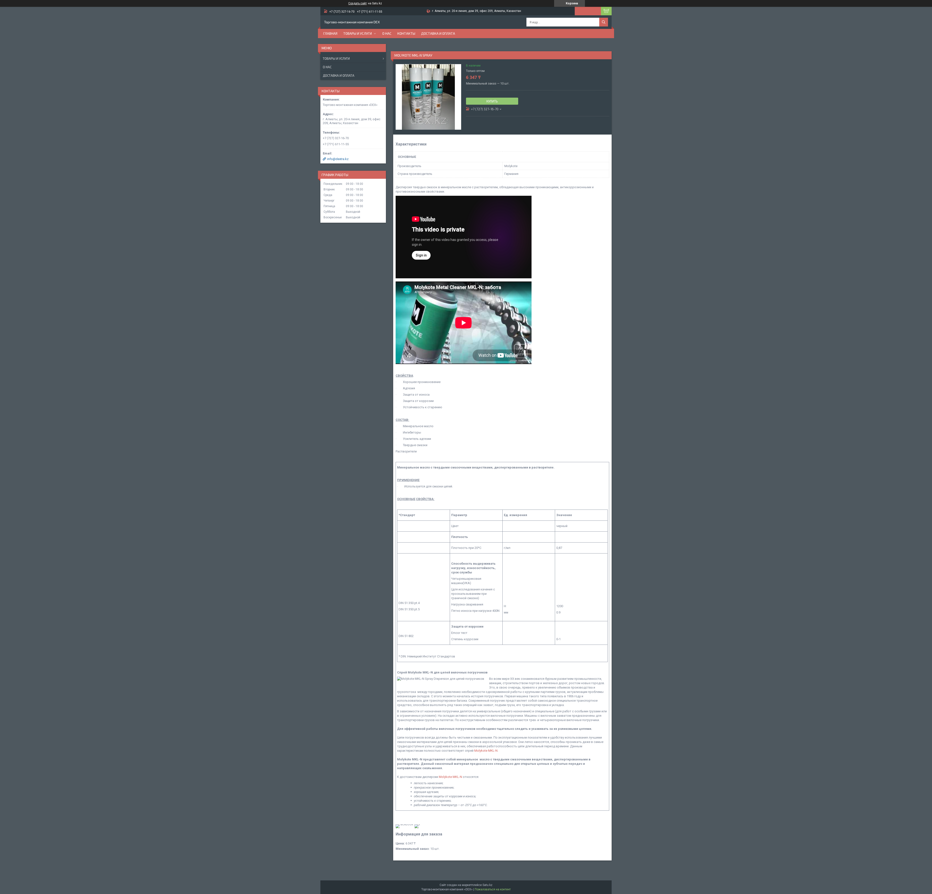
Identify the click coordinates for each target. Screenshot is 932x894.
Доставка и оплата (438, 33)
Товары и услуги (357, 33)
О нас (386, 33)
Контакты (406, 33)
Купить (492, 101)
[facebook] (404, 824)
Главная (330, 33)
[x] (417, 824)
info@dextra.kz (338, 159)
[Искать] (603, 22)
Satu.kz (487, 885)
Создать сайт (357, 3)
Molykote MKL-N (486, 750)
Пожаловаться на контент (493, 889)
